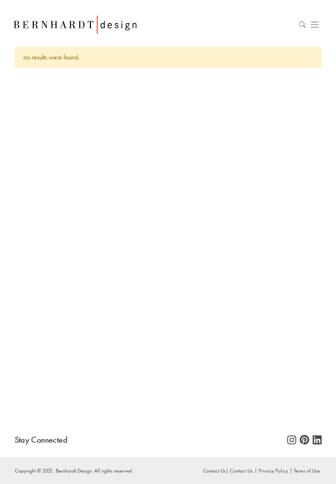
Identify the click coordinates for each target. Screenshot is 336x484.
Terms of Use (307, 470)
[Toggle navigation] (315, 24)
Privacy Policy (273, 470)
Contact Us (241, 470)
